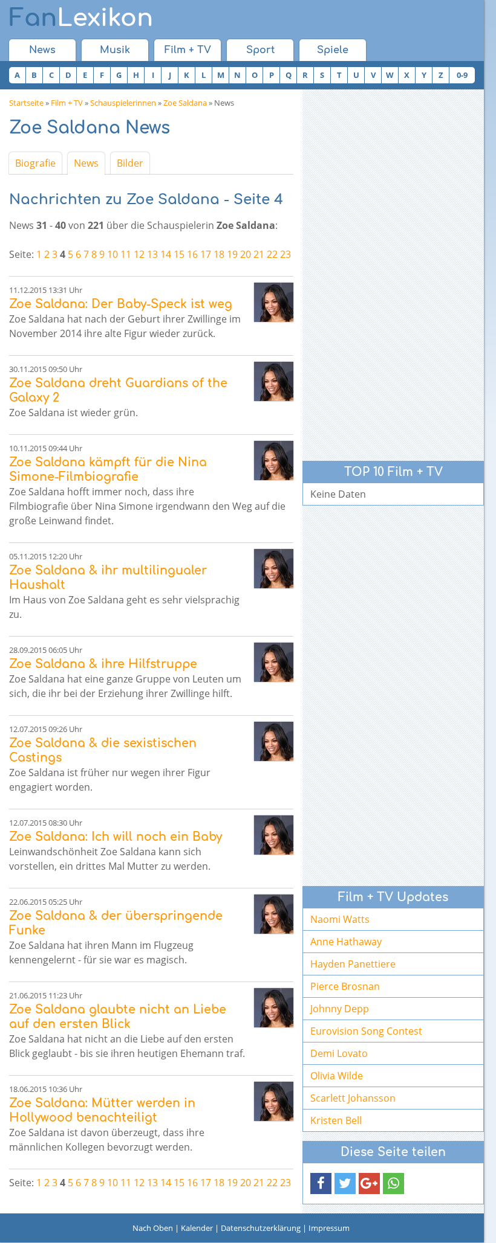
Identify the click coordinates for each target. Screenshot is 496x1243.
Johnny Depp (339, 1008)
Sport (260, 50)
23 (285, 254)
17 (205, 254)
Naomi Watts (340, 919)
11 (125, 254)
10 (112, 254)
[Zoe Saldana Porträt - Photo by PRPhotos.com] (273, 302)
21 (258, 254)
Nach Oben (152, 1227)
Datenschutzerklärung (261, 1227)
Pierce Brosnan (345, 986)
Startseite (26, 102)
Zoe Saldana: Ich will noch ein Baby (115, 836)
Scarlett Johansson (353, 1098)
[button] (320, 1183)
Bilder (130, 163)
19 (232, 254)
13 (152, 254)
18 (219, 254)
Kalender (197, 1227)
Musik (115, 50)
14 (165, 254)
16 (192, 254)
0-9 (462, 74)
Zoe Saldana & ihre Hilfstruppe (103, 664)
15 (179, 254)
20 (245, 254)
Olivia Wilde (336, 1075)
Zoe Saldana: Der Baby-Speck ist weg (120, 304)
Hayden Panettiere (353, 964)
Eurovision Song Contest (366, 1031)
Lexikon (81, 18)
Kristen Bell (336, 1120)
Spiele (332, 50)
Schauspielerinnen (123, 102)
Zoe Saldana (185, 102)
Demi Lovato (339, 1053)
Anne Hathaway (346, 941)
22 (272, 254)
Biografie (35, 163)
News (42, 50)
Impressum (329, 1227)
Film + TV (188, 50)
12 (139, 254)
